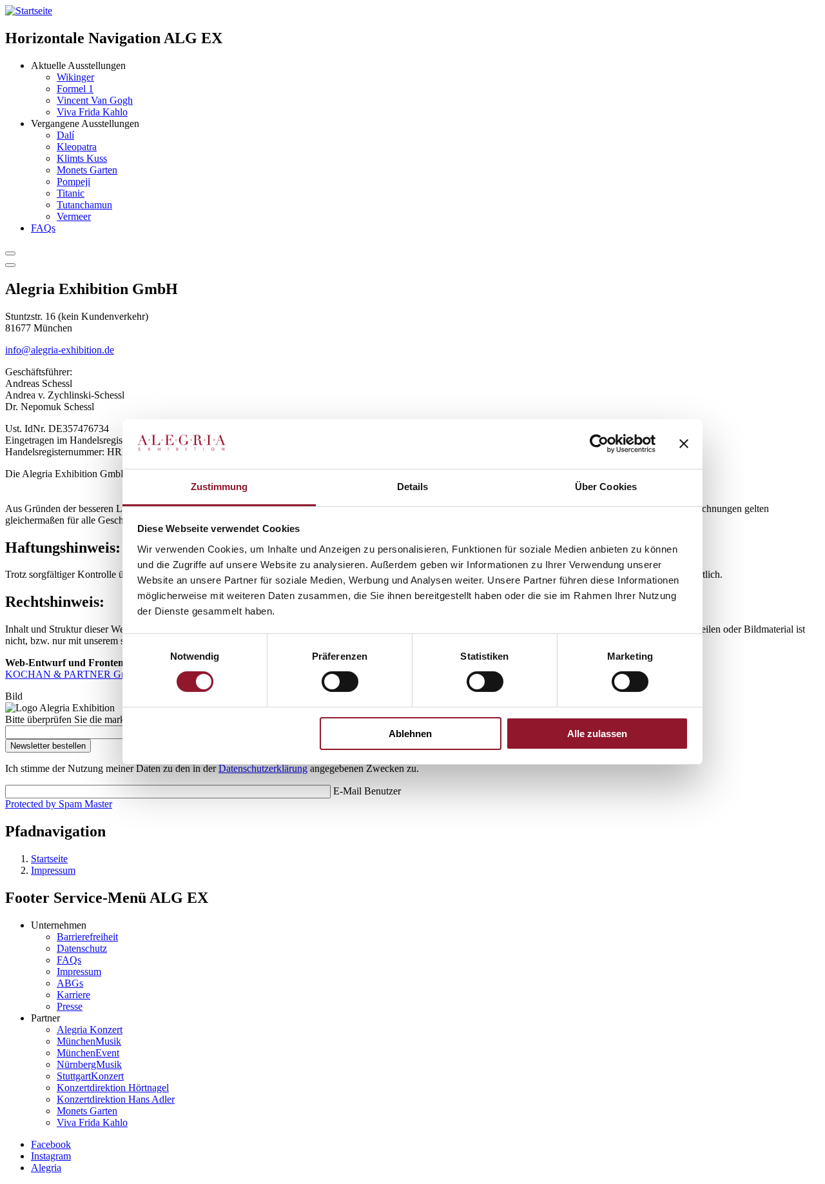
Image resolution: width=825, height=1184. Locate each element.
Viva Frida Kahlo (92, 111)
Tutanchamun (84, 204)
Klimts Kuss (82, 158)
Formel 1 (75, 88)
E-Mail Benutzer (367, 790)
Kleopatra (77, 146)
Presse (69, 1006)
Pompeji (73, 181)
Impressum (53, 870)
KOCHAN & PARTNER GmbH (73, 674)
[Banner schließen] (683, 443)
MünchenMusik (89, 1041)
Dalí (65, 135)
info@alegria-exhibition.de (59, 349)
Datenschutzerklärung (262, 768)
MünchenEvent (88, 1052)
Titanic (70, 193)
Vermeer (74, 216)
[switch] (340, 681)
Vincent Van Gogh (95, 100)
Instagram (51, 1155)
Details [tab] (413, 486)
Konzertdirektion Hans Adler (116, 1099)
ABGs (70, 983)
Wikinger (75, 77)
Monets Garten (87, 169)
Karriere (73, 994)
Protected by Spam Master (58, 803)
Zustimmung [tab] (219, 486)
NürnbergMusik (89, 1064)
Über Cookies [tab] (606, 486)
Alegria (46, 1167)
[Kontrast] (10, 253)
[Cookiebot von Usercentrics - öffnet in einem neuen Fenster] (599, 443)
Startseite (49, 858)
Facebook (51, 1144)
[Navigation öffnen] (10, 265)
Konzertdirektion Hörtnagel (113, 1087)
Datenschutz (82, 948)
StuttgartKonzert (90, 1076)
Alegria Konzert (89, 1029)
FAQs (43, 227)
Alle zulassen (597, 733)
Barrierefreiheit (87, 936)
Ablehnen (410, 733)
